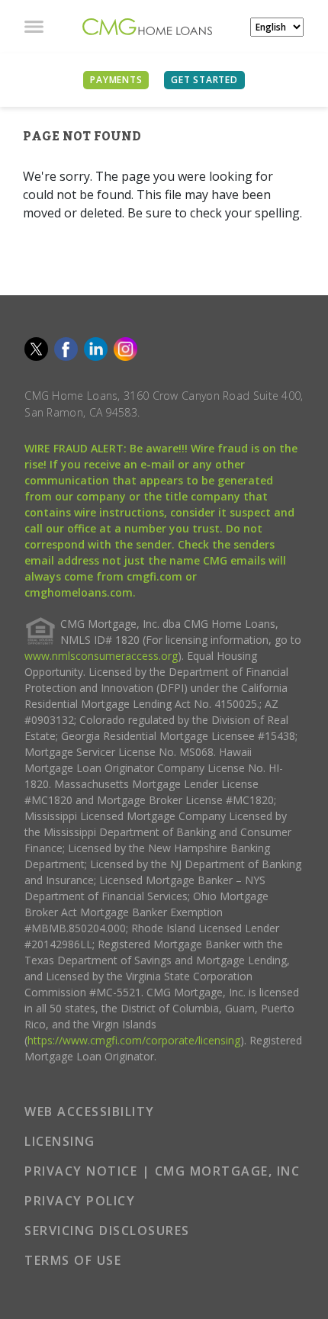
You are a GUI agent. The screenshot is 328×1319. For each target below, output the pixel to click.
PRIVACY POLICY (79, 1200)
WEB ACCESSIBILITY (89, 1111)
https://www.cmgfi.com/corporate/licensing (133, 1040)
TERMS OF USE (72, 1260)
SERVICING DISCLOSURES (107, 1230)
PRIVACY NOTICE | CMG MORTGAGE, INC (162, 1171)
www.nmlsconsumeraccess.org (101, 655)
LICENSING (59, 1141)
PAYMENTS (116, 79)
